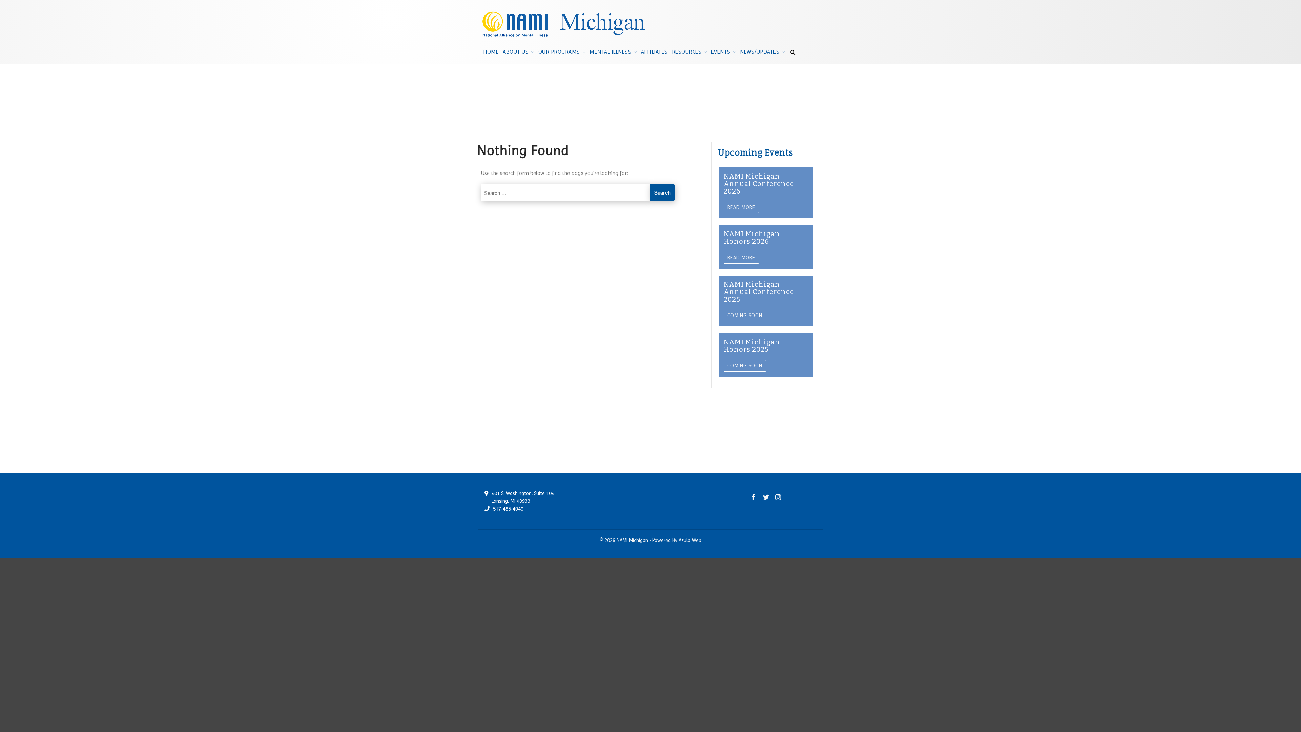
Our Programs (559, 51)
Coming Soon (744, 315)
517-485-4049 (508, 508)
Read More (741, 207)
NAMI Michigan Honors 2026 (752, 237)
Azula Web (690, 540)
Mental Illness (610, 51)
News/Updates (759, 51)
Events (720, 51)
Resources (687, 51)
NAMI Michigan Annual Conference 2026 (759, 183)
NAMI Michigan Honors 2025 (752, 345)
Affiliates (654, 51)
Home (491, 51)
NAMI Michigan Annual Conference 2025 (759, 291)
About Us (516, 51)
